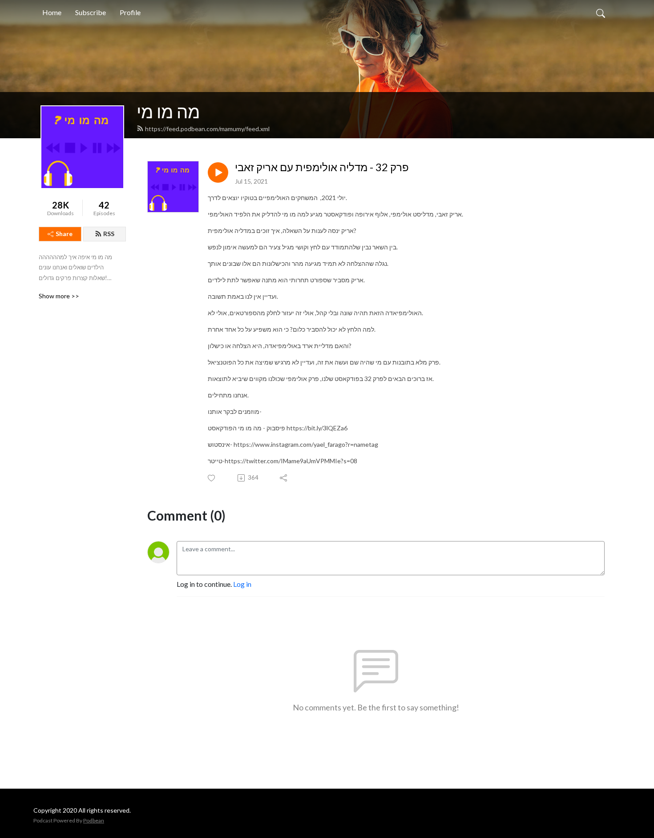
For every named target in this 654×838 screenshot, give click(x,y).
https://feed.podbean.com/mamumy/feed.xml (207, 128)
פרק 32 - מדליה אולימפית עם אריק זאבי (322, 167)
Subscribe (90, 12)
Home (51, 12)
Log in (242, 584)
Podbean (93, 820)
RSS (108, 233)
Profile (130, 12)
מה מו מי (168, 111)
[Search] (601, 12)
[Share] (284, 477)
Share (64, 233)
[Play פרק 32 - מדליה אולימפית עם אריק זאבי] (218, 172)
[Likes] (212, 478)
